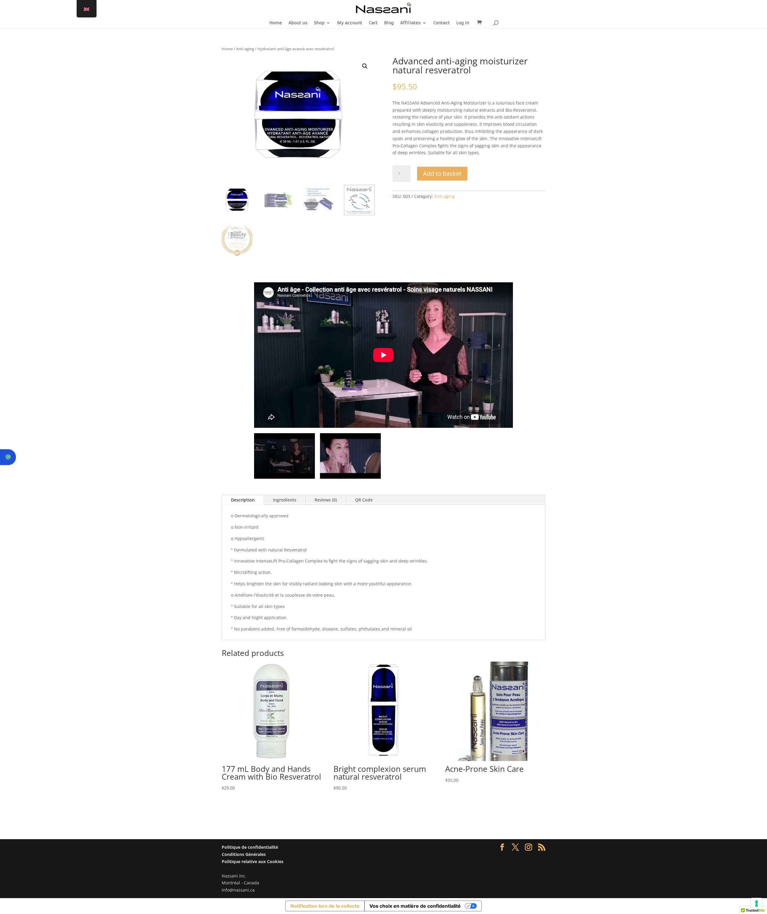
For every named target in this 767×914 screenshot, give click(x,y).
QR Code (364, 500)
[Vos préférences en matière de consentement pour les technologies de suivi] (756, 903)
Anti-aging (245, 48)
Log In (462, 23)
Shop (319, 23)
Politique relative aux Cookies (252, 861)
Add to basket (442, 173)
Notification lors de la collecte (325, 906)
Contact (441, 23)
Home (275, 23)
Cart (373, 23)
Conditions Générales (244, 854)
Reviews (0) (326, 500)
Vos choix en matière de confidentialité (415, 906)
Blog (389, 23)
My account (349, 23)
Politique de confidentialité (250, 847)
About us (298, 23)
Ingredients (284, 500)
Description (243, 500)
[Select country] (8, 457)
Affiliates (410, 23)
